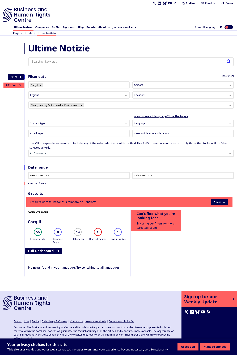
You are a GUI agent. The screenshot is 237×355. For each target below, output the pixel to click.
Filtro (14, 77)
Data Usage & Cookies (54, 321)
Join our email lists (124, 27)
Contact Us (76, 321)
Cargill (34, 222)
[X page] (154, 3)
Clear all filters (37, 183)
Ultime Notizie (23, 27)
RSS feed (11, 85)
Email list (211, 3)
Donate (91, 27)
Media (35, 321)
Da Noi (56, 27)
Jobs (26, 321)
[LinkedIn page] (159, 3)
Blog (81, 27)
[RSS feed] (175, 3)
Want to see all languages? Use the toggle (161, 116)
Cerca (229, 3)
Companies (42, 27)
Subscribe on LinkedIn (121, 321)
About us (104, 27)
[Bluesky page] (165, 3)
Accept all (188, 347)
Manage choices (215, 347)
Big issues (69, 27)
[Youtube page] (170, 3)
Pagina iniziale (22, 33)
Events (18, 321)
